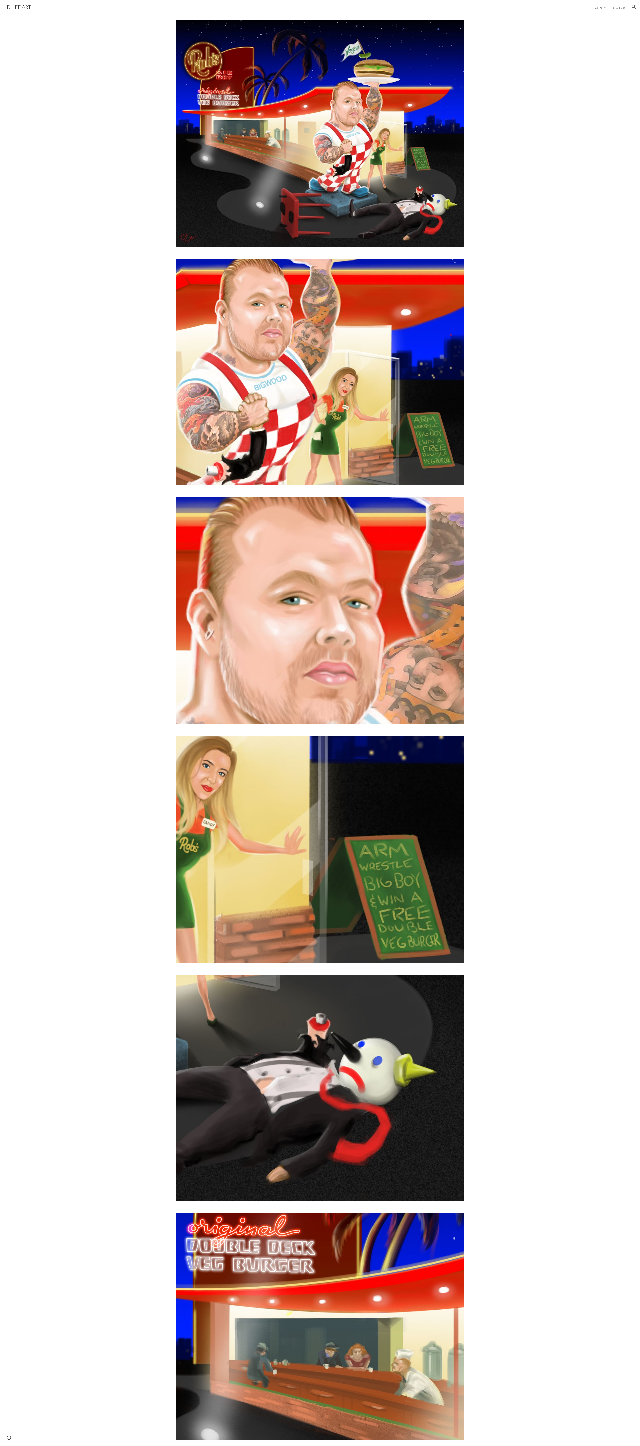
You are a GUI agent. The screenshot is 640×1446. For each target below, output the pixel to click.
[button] (634, 7)
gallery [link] (600, 7)
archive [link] (618, 7)
